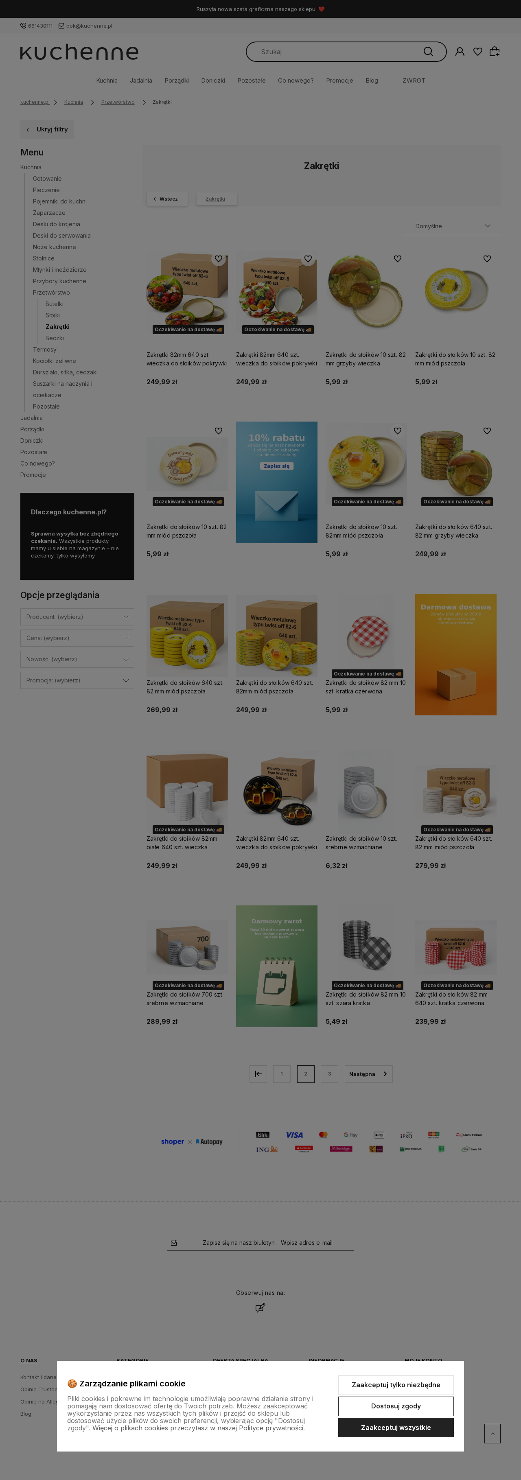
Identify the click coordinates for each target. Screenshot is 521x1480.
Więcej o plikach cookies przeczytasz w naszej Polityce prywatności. (198, 1428)
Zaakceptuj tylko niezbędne (396, 1385)
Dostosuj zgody (396, 1406)
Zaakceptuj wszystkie (396, 1427)
